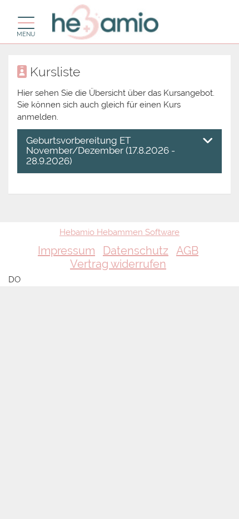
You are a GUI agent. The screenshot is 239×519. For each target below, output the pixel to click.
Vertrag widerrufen (118, 264)
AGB (187, 250)
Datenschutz (135, 250)
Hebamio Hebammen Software (119, 232)
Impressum (66, 250)
